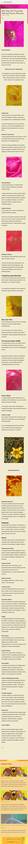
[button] (2, 18)
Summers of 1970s (6, 778)
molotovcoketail (18, 841)
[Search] (26, 2)
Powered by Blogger (15, 839)
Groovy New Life (8, 2)
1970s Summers (5, 801)
